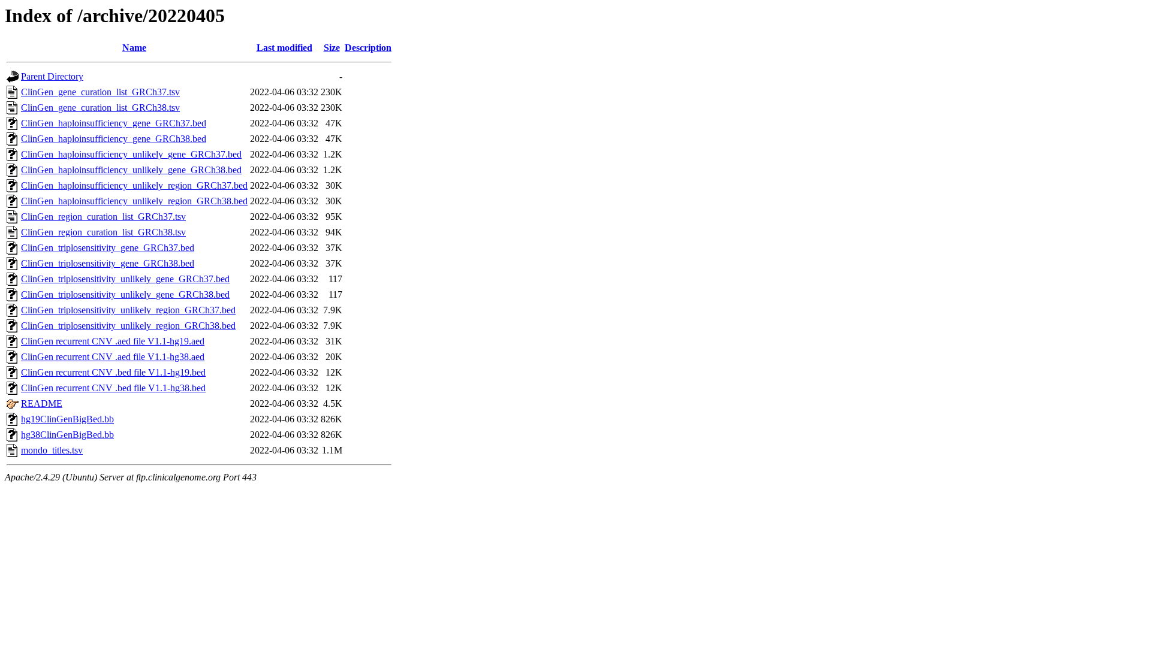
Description (368, 48)
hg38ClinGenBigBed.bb (67, 435)
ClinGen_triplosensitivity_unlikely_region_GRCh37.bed (128, 310)
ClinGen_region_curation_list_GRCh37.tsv (103, 216)
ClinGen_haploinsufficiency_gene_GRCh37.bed (113, 123)
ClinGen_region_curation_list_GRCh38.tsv (103, 232)
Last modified (284, 48)
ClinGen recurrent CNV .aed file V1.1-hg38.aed (112, 357)
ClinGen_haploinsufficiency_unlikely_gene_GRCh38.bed (131, 170)
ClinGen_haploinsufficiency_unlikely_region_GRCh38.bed (134, 201)
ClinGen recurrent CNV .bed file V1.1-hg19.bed (113, 372)
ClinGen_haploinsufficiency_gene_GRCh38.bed (113, 139)
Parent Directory (52, 76)
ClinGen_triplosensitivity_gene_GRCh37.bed (107, 248)
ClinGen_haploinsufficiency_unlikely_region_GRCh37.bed (134, 185)
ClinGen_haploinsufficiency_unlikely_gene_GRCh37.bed (131, 154)
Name (134, 48)
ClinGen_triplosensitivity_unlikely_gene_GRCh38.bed (125, 294)
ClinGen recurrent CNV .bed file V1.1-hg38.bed (113, 388)
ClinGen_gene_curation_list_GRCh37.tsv (100, 92)
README (41, 403)
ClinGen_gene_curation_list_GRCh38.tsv (100, 107)
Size (332, 48)
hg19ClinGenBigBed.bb (67, 419)
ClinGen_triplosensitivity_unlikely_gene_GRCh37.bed (125, 279)
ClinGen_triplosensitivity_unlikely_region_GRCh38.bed (128, 326)
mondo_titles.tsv (52, 450)
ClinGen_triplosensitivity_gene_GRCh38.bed (107, 263)
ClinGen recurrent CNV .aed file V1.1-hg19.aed (112, 341)
